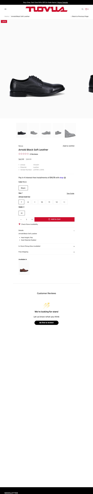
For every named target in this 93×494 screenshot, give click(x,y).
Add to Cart (55, 219)
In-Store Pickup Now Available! (29, 246)
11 (49, 202)
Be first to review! (46, 323)
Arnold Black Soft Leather (20, 16)
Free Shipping (23, 252)
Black (23, 188)
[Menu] (5, 9)
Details (21, 230)
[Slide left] (3, 58)
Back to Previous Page (80, 16)
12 (57, 202)
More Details (63, 2)
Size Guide (70, 193)
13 (64, 202)
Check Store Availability (29, 224)
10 (42, 202)
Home (7, 16)
